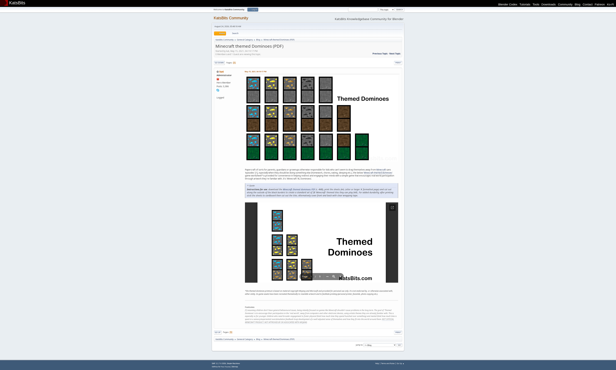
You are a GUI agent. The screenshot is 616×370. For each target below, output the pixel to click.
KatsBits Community (231, 18)
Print (398, 62)
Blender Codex (507, 4)
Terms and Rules (388, 363)
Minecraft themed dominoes (378, 172)
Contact (588, 4)
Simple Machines (233, 363)
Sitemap (235, 367)
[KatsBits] (218, 93)
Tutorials (524, 4)
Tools (536, 4)
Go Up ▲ (400, 363)
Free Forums (225, 367)
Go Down (219, 62)
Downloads (548, 4)
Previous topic (380, 53)
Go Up (217, 332)
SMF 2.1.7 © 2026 (219, 363)
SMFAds (215, 367)
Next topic (395, 53)
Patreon (600, 4)
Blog (577, 4)
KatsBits (17, 2)
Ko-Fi (610, 4)
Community (565, 4)
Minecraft (381, 169)
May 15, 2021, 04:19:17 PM (255, 71)
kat (221, 71)
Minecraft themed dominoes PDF (299, 189)
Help (377, 363)
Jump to (359, 345)
